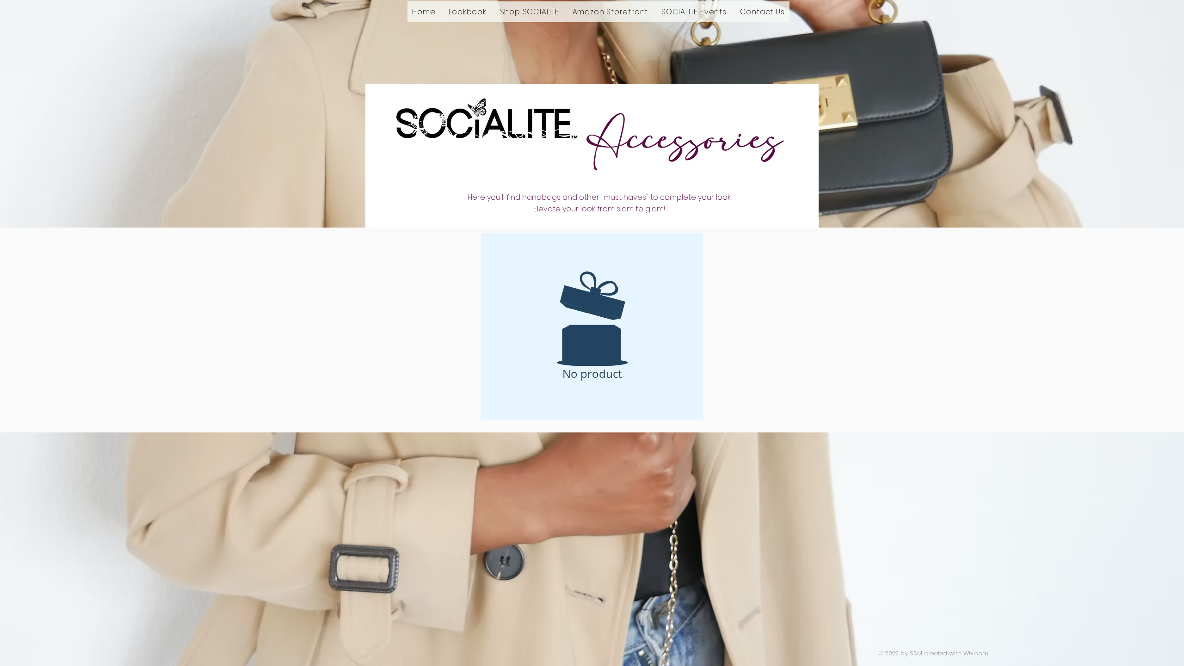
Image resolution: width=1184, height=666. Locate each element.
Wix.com (975, 653)
